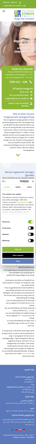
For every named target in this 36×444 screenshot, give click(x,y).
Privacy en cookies (19, 437)
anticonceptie (27, 353)
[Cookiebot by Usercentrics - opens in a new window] (21, 181)
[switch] (31, 228)
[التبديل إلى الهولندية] (31, 430)
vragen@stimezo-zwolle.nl (15, 387)
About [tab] (29, 187)
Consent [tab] (7, 187)
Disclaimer (30, 437)
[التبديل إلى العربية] (12, 430)
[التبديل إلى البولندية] (20, 430)
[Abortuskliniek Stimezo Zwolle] (24, 19)
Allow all (18, 249)
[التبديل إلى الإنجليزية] (28, 430)
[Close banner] (33, 181)
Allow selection (18, 255)
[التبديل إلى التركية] (16, 430)
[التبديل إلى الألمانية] (24, 430)
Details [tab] (18, 187)
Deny (18, 261)
